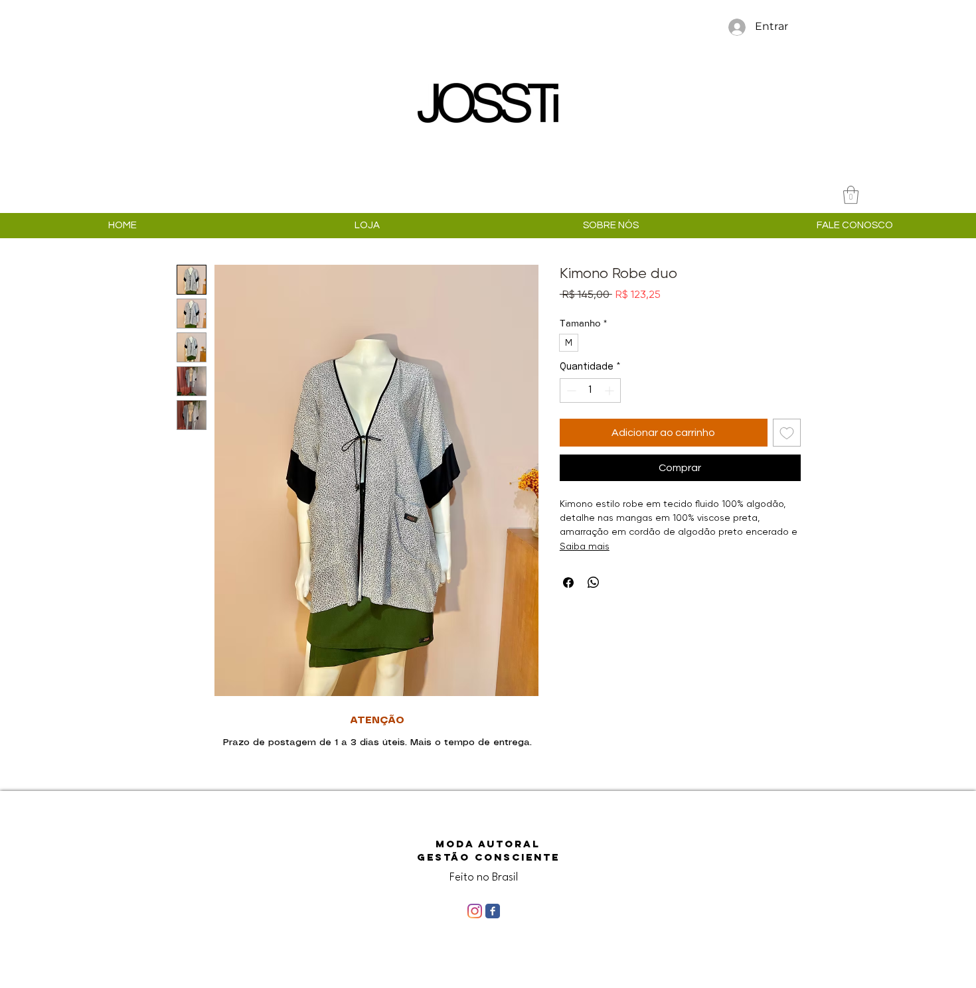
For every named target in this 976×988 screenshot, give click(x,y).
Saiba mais (585, 546)
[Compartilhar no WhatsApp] (594, 583)
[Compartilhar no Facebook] (568, 583)
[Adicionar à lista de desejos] (787, 433)
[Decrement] (570, 390)
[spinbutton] (590, 390)
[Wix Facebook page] (492, 911)
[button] (850, 195)
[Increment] (610, 390)
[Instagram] (474, 911)
